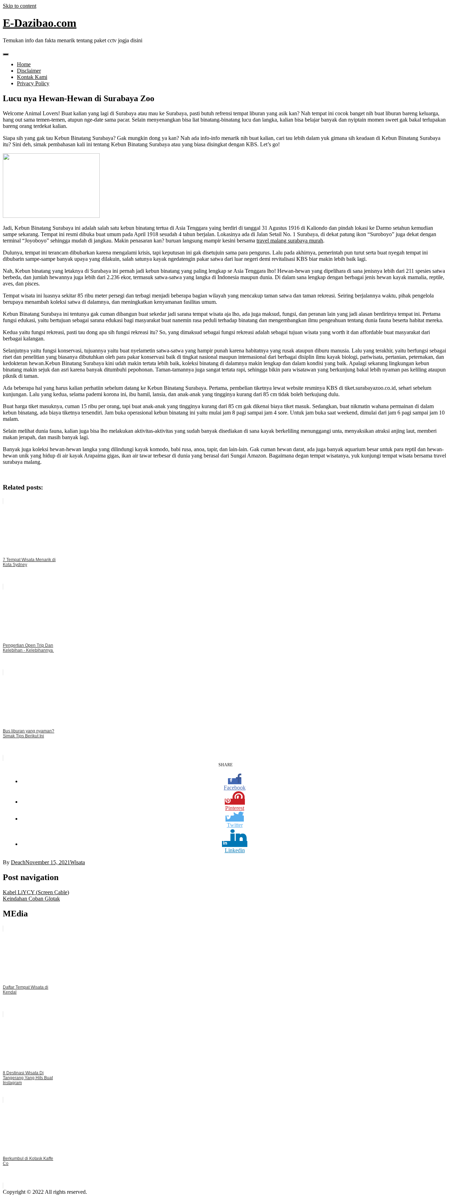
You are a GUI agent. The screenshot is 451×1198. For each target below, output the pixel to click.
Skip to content (19, 6)
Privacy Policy (33, 83)
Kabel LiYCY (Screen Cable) (36, 892)
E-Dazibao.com (39, 23)
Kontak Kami (32, 77)
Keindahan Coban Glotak (31, 899)
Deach (18, 862)
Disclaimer (29, 71)
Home (24, 64)
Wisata (77, 862)
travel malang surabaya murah (290, 241)
